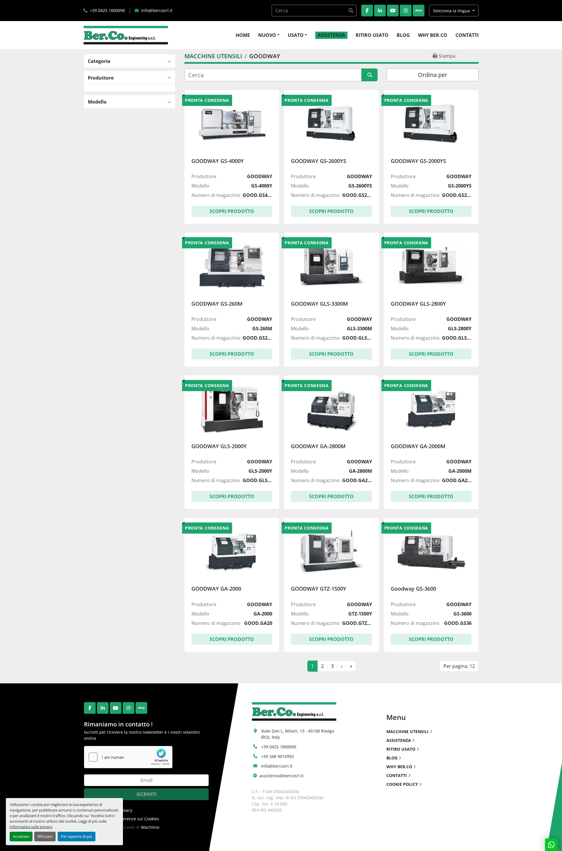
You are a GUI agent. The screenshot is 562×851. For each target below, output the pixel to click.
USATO (296, 35)
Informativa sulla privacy (31, 826)
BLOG (403, 35)
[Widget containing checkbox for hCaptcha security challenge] (128, 757)
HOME (243, 35)
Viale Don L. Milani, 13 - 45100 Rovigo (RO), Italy (298, 734)
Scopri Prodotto (232, 211)
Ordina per (432, 75)
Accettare (21, 836)
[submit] (351, 10)
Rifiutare (44, 836)
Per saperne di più (76, 836)
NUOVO (267, 35)
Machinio (150, 827)
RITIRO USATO (372, 35)
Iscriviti (146, 794)
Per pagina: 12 (459, 666)
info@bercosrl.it (156, 10)
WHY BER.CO (432, 35)
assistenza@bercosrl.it (281, 775)
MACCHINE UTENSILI (407, 731)
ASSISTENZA (331, 35)
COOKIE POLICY (402, 784)
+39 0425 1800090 (107, 10)
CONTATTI (467, 35)
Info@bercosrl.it (276, 766)
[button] (269, 35)
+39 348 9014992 (277, 756)
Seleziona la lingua (451, 10)
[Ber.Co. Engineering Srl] (294, 711)
